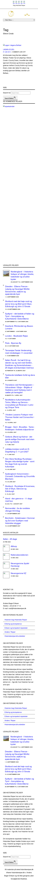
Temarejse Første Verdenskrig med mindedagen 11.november (19, 351)
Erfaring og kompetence (13, 624)
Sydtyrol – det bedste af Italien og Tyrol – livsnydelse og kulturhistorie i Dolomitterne (19, 316)
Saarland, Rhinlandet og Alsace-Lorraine (19, 327)
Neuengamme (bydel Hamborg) (20, 564)
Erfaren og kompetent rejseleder (16, 628)
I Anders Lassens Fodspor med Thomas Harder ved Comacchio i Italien (19, 417)
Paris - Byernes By (13, 343)
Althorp (14, 546)
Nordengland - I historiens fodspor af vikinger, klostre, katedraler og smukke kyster (22, 275)
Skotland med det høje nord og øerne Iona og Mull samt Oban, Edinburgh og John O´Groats (18, 304)
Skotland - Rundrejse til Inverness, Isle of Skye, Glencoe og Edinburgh (20, 488)
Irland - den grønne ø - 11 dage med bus (18, 499)
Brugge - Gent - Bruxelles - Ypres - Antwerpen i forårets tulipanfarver (20, 428)
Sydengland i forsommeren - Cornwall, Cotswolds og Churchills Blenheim (20, 476)
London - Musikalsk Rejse (16, 335)
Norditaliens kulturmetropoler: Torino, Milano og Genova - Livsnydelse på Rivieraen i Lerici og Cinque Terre (19, 403)
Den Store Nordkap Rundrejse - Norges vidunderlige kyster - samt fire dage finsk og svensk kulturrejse (19, 462)
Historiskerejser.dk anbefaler (15, 636)
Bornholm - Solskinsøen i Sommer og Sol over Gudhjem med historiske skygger (20, 520)
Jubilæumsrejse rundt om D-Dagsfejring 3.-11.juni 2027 (17, 450)
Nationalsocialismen (19, 554)
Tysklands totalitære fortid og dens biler (20, 376)
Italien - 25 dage (10, 538)
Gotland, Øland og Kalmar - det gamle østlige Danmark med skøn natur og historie (19, 439)
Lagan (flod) (8, 49)
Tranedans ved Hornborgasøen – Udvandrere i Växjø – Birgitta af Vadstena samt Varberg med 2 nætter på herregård (19, 388)
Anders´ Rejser (10, 632)
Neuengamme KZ (18, 573)
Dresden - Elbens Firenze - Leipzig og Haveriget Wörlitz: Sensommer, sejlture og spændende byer (17, 290)
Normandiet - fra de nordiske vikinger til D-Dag (17, 509)
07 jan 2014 (7, 52)
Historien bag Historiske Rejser (16, 619)
